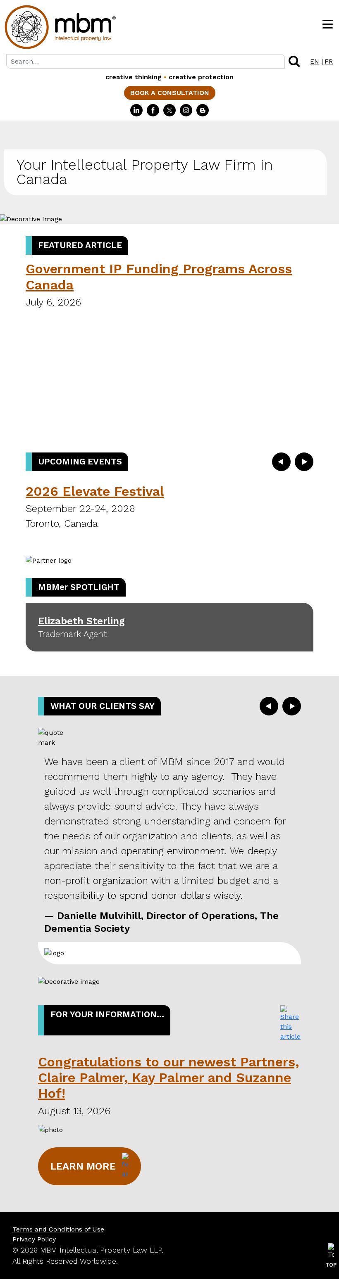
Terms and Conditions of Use (58, 1229)
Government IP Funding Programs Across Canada (159, 276)
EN (314, 61)
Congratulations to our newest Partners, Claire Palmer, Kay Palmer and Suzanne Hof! (168, 1077)
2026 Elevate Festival (95, 491)
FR (329, 61)
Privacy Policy (34, 1239)
